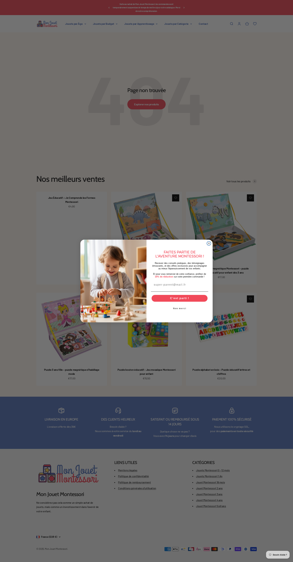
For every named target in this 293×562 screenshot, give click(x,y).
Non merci (179, 308)
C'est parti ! (179, 298)
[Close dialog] (209, 243)
